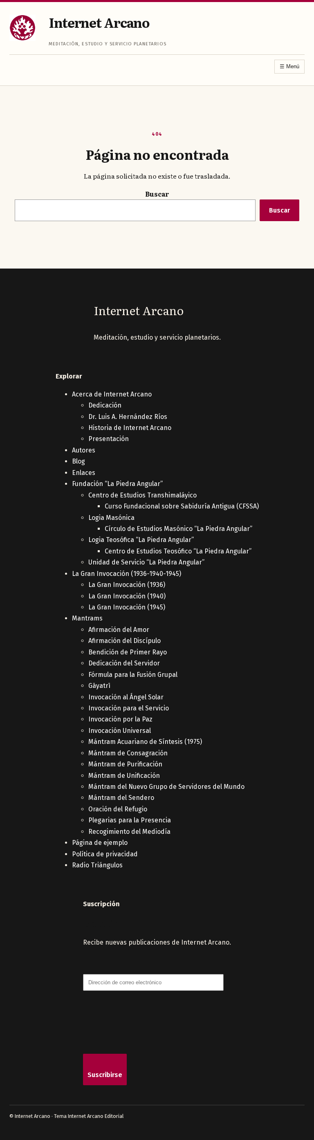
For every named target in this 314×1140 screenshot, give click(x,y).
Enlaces (83, 473)
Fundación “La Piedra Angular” (117, 484)
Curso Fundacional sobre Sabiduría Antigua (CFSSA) (182, 506)
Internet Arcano (99, 22)
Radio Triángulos (97, 865)
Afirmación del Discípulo (124, 641)
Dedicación (104, 405)
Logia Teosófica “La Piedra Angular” (141, 540)
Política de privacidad (105, 854)
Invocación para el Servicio (128, 708)
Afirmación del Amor (118, 630)
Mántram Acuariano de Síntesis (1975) (145, 742)
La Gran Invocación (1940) (127, 596)
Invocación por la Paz (120, 719)
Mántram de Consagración (128, 753)
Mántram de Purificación (125, 764)
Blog (78, 461)
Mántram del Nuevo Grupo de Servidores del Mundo (166, 787)
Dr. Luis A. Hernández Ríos (127, 417)
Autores (83, 450)
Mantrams (87, 618)
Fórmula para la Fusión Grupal (132, 675)
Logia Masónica (111, 518)
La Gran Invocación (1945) (126, 607)
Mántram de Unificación (124, 775)
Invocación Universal (119, 731)
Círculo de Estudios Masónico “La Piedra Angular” (178, 529)
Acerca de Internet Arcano (112, 394)
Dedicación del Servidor (124, 663)
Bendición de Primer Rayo (127, 652)
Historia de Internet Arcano (129, 428)
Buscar (157, 194)
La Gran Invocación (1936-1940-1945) (126, 574)
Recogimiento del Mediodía (129, 831)
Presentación (108, 439)
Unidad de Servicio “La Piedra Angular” (146, 562)
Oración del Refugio (117, 809)
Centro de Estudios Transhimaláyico (142, 495)
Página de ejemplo (100, 843)
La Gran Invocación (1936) (126, 585)
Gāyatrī (99, 686)
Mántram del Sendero (121, 798)
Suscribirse (104, 1075)
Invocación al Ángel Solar (126, 697)
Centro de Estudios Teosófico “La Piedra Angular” (178, 551)
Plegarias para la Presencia (129, 820)
